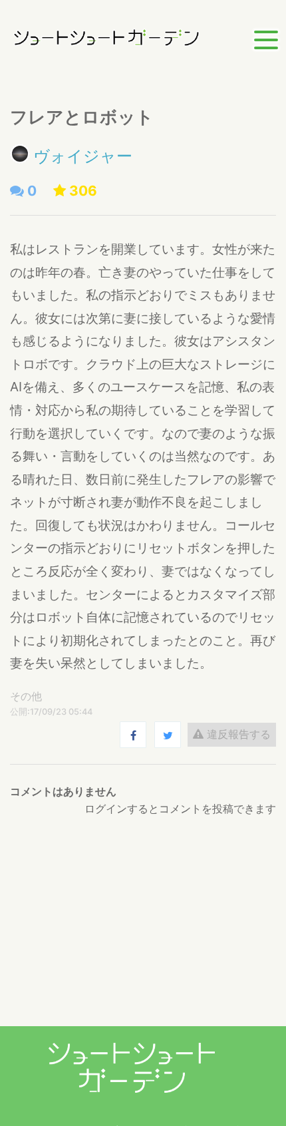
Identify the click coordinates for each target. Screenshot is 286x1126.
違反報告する (237, 734)
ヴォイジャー (82, 156)
